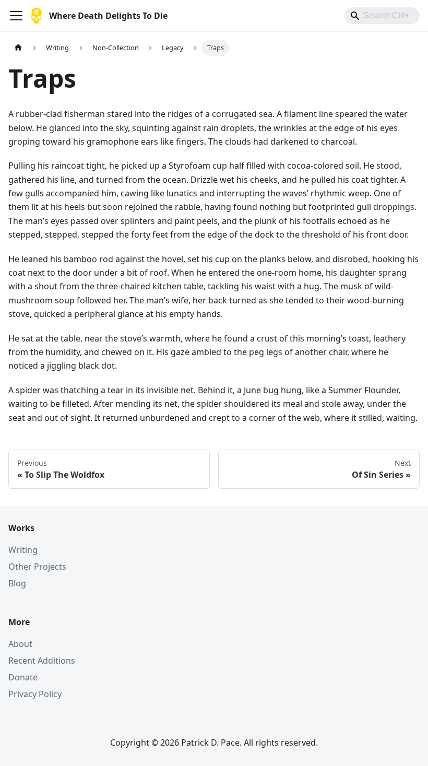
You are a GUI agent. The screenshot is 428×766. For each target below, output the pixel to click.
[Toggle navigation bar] (16, 15)
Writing (23, 550)
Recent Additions (41, 660)
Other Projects (37, 566)
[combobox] (382, 15)
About (20, 644)
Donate (23, 677)
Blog (17, 583)
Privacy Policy (35, 694)
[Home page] (18, 48)
